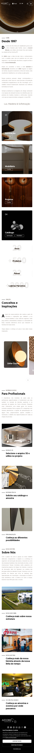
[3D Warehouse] (25, 727)
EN (20, 3)
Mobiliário (19, 235)
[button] (14, 3)
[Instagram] (8, 727)
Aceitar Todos (17, 741)
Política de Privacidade (10, 737)
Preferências (17, 749)
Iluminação (10, 235)
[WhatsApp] (19, 727)
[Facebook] (14, 727)
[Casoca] (22, 727)
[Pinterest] (11, 727)
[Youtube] (17, 727)
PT (22, 3)
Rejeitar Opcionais (17, 745)
